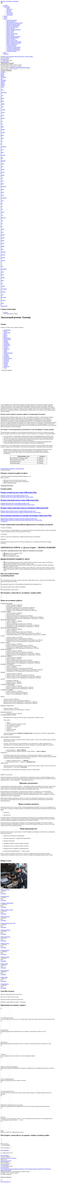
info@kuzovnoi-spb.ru (6, 1160)
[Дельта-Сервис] (17, 56)
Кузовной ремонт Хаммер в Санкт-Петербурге (12, 468)
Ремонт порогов (5, 970)
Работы (5, 16)
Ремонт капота (10, 32)
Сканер (5, 350)
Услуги (5, 18)
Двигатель (6, 361)
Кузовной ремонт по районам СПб (36, 1169)
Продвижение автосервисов (11, 1169)
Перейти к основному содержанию (9, 1)
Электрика (6, 343)
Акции (8, 8)
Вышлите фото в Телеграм (7, 63)
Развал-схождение (5, 916)
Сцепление (6, 359)
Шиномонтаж (7, 338)
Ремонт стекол (4, 977)
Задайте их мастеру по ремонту (8, 1158)
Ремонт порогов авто (12, 40)
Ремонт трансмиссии (12, 44)
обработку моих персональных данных (20, 67)
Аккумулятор (7, 344)
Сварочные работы (11, 45)
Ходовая (6, 363)
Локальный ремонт (5, 930)
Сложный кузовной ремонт (13, 47)
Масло (5, 334)
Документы (9, 9)
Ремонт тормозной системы (14, 43)
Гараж (5, 367)
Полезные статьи (23, 1169)
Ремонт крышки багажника (13, 36)
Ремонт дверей (10, 31)
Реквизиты (9, 12)
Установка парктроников (7, 903)
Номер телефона (5, 69)
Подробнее (3, 893)
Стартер (6, 347)
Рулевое (6, 365)
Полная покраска (5, 950)
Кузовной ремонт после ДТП (8, 923)
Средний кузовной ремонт (13, 48)
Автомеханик (7, 330)
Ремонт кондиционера (12, 33)
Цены (5, 52)
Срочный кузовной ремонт (13, 49)
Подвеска (6, 342)
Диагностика (7, 332)
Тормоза (6, 340)
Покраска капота (5, 943)
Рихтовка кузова (5, 896)
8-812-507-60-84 (5, 61)
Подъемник (6, 366)
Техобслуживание (8, 353)
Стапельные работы (12, 51)
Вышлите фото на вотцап (7, 485)
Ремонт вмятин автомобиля (13, 29)
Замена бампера (5, 984)
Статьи (5, 17)
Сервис (5, 351)
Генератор (6, 346)
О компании (7, 6)
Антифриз (6, 355)
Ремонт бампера (11, 28)
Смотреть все (4, 521)
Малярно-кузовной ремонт (13, 24)
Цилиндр (6, 362)
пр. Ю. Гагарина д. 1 (6, 1181)
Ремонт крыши (10, 35)
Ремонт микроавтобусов (13, 37)
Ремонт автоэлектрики (12, 27)
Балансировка (7, 339)
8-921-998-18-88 (5, 59)
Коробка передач (8, 358)
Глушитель (6, 357)
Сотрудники (10, 13)
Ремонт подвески (11, 39)
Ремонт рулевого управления (14, 41)
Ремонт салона (4, 963)
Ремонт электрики (5, 889)
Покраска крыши (5, 957)
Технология (9, 14)
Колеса (5, 336)
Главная (6, 5)
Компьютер (6, 348)
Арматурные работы (12, 20)
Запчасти (6, 354)
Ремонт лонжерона (5, 936)
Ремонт (5, 331)
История (9, 10)
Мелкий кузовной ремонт (13, 25)
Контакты (6, 54)
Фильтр (5, 335)
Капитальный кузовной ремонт (14, 23)
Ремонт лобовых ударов (7, 909)
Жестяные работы (11, 21)
